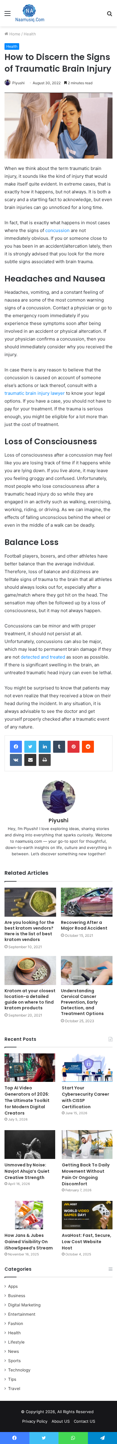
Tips (12, 1379)
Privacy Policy (34, 1421)
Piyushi (18, 83)
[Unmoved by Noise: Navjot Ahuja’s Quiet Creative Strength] (29, 1144)
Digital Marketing (24, 1305)
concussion (57, 230)
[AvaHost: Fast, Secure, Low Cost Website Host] (87, 1215)
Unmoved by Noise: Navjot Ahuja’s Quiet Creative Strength (27, 1171)
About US (61, 1421)
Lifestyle (16, 1342)
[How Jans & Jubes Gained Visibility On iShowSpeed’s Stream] (29, 1215)
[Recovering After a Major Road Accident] (86, 902)
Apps (13, 1286)
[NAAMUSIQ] (30, 13)
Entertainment (21, 1314)
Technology (19, 1370)
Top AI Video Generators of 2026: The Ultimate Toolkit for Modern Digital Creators (27, 1100)
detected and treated (43, 657)
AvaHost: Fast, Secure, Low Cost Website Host (86, 1241)
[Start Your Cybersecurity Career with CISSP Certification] (87, 1067)
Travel (14, 1388)
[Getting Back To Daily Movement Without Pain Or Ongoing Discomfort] (87, 1144)
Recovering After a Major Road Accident (84, 925)
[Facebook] (16, 747)
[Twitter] (30, 747)
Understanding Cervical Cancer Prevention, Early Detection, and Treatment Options (82, 1002)
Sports (14, 1360)
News (13, 1351)
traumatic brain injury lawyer (34, 393)
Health (30, 33)
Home (14, 33)
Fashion (15, 1323)
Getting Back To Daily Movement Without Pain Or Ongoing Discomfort (86, 1174)
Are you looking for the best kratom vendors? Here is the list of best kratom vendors (29, 930)
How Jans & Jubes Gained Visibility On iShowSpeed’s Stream (28, 1241)
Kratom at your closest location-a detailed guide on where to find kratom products (30, 999)
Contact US (84, 1421)
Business (16, 1295)
